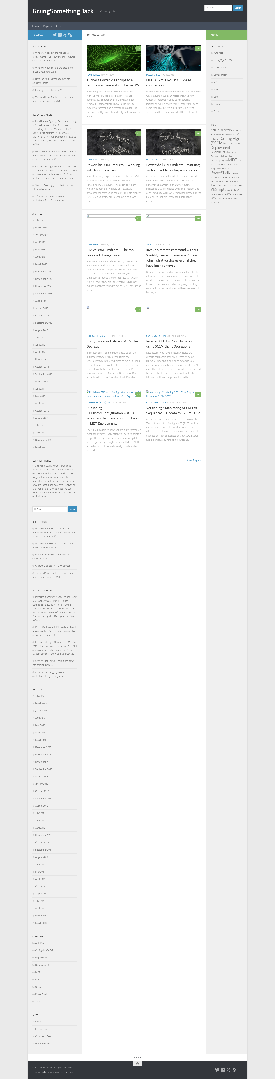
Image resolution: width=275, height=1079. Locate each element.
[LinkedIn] (60, 35)
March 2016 (41, 264)
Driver (228, 152)
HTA (229, 156)
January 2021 (41, 235)
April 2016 (40, 257)
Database (229, 143)
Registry (236, 173)
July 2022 (39, 220)
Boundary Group (228, 135)
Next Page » (194, 460)
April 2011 (40, 403)
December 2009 (43, 440)
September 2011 (43, 374)
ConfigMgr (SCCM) (96, 336)
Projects (47, 26)
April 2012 (40, 352)
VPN (238, 190)
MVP (37, 979)
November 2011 (43, 359)
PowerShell (93, 75)
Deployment (41, 957)
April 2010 (40, 432)
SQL (231, 181)
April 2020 (40, 242)
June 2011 (40, 388)
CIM (236, 134)
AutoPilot (40, 943)
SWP (236, 181)
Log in (38, 1021)
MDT (110, 402)
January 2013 (41, 308)
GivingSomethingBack (63, 11)
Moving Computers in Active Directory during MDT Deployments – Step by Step (54, 140)
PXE (231, 173)
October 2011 (42, 366)
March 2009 (41, 447)
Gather (224, 156)
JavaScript (216, 160)
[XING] (65, 35)
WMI (214, 198)
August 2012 (41, 330)
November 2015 (43, 278)
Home (35, 26)
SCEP (230, 177)
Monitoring (226, 164)
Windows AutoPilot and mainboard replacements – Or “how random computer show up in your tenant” (53, 56)
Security (236, 177)
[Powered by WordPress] (44, 1072)
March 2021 (41, 227)
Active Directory (221, 130)
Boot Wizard (216, 134)
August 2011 (41, 381)
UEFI (239, 185)
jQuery (225, 161)
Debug (237, 143)
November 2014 (43, 286)
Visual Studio (230, 190)
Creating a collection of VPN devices (52, 90)
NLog (213, 168)
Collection (215, 139)
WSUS (235, 198)
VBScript (217, 189)
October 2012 (42, 315)
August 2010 (41, 418)
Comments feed (43, 1036)
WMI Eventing (225, 198)
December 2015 (43, 271)
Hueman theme (71, 1072)
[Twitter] (55, 35)
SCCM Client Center (219, 177)
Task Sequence (221, 185)
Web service (219, 194)
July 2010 (39, 425)
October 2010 (42, 410)
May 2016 (40, 249)
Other (38, 987)
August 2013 (41, 300)
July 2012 (39, 337)
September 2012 (43, 322)
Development (42, 965)
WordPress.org (42, 1043)
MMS (218, 164)
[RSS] (70, 35)
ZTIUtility (215, 202)
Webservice (234, 194)
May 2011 (40, 396)
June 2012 (40, 344)
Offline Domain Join (223, 169)
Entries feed (41, 1029)
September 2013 (43, 293)
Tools (149, 244)
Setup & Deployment (220, 181)
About (59, 26)
